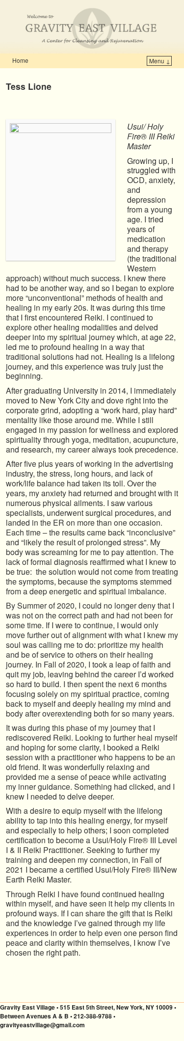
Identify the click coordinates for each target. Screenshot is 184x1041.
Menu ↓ (159, 60)
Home (20, 60)
